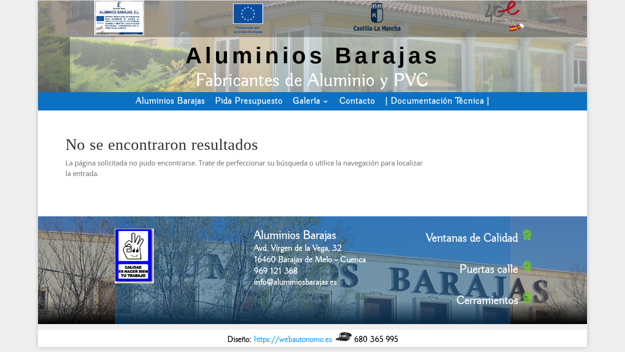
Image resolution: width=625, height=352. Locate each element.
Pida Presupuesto (249, 101)
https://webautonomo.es (293, 340)
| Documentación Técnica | (437, 101)
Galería (306, 101)
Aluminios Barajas (170, 101)
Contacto (357, 101)
